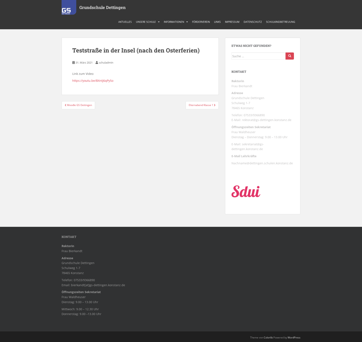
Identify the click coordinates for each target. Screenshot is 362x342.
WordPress (294, 337)
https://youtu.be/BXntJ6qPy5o (92, 81)
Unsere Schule (146, 22)
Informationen (174, 22)
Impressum (232, 22)
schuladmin (106, 62)
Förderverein (201, 22)
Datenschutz (253, 22)
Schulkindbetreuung (280, 22)
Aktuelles (125, 22)
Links (217, 22)
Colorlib (268, 337)
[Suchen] (290, 56)
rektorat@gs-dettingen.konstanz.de (266, 120)
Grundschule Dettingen (102, 7)
